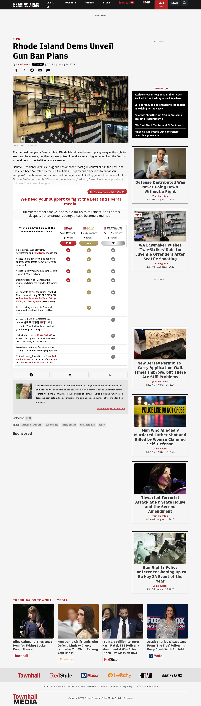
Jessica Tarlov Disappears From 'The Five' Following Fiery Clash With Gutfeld (166, 645)
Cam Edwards (23, 64)
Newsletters (92, 686)
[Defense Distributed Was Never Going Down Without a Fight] (160, 163)
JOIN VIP (161, 5)
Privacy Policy (126, 686)
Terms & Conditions (108, 686)
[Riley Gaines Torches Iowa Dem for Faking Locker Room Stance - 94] (33, 621)
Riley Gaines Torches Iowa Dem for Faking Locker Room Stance (32, 645)
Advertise (58, 686)
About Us (47, 686)
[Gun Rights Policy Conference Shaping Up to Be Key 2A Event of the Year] (160, 548)
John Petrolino (160, 381)
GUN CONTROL (52, 425)
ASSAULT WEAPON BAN (31, 425)
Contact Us (69, 686)
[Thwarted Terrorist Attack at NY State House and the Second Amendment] (160, 478)
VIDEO (102, 425)
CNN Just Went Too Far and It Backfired (158, 125)
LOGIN (174, 3)
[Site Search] (184, 3)
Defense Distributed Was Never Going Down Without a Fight (160, 186)
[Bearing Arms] (26, 4)
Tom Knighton (160, 196)
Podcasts (80, 686)
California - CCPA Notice (147, 686)
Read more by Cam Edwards (111, 408)
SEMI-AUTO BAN (87, 425)
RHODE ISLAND (69, 425)
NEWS (28, 418)
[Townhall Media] (25, 699)
